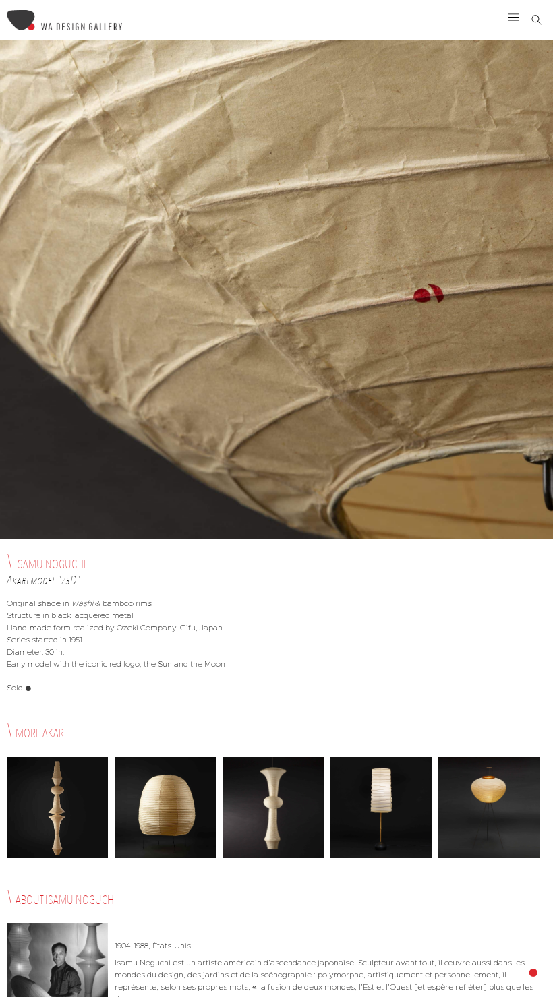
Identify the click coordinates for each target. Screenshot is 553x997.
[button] (513, 16)
